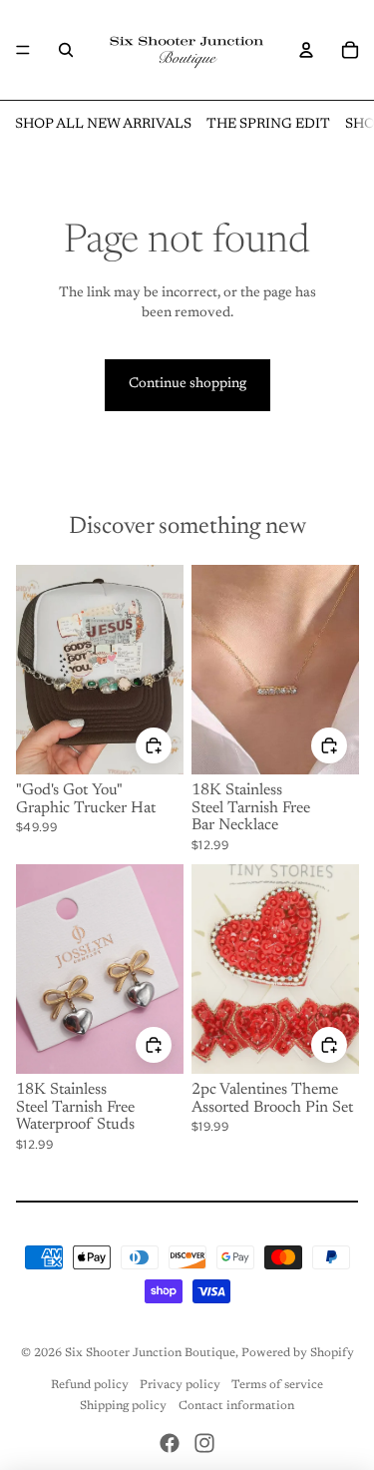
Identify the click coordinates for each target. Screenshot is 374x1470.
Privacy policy (180, 1385)
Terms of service (277, 1385)
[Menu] (23, 50)
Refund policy (90, 1385)
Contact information (236, 1406)
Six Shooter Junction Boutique (150, 1353)
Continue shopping (187, 384)
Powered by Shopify (297, 1353)
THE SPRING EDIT (268, 125)
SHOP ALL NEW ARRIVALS (103, 125)
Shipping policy (123, 1406)
